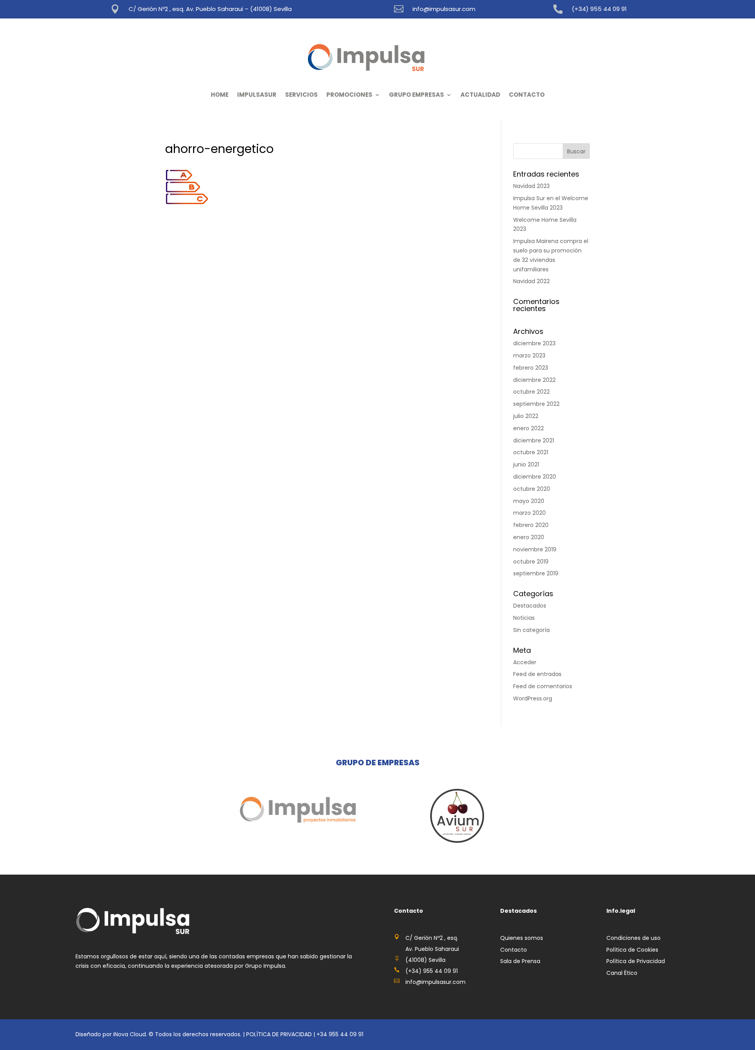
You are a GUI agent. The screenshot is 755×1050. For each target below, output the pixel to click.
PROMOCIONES (349, 94)
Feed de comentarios (542, 686)
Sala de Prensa (520, 961)
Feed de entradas (537, 674)
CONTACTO (527, 94)
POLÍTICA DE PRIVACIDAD (279, 1034)
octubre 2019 (531, 562)
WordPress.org (532, 698)
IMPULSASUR (256, 94)
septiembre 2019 (535, 573)
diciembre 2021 (533, 440)
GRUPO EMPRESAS (416, 94)
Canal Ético (621, 973)
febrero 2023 (530, 368)
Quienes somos (521, 938)
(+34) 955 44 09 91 (599, 9)
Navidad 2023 (531, 186)
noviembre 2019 (534, 549)
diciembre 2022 (534, 380)
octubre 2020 (531, 489)
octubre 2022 (531, 392)
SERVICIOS (301, 94)
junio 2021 (526, 464)
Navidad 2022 (531, 281)
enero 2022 (528, 428)
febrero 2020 (531, 525)
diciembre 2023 (534, 343)
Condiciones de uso (633, 938)
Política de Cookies (632, 950)
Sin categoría (531, 630)
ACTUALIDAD (480, 94)
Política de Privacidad (635, 961)
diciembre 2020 (534, 477)
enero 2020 (528, 537)
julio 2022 (525, 416)
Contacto (513, 950)
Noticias (524, 618)
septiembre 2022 (536, 404)
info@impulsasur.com (443, 9)
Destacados (529, 606)
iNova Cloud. (131, 1034)
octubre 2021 (530, 452)
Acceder (524, 662)
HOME (219, 94)
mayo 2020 (528, 501)
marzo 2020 (529, 513)
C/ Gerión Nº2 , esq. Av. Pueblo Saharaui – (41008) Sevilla (210, 9)
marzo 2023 (529, 355)
